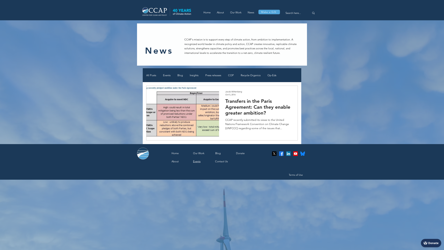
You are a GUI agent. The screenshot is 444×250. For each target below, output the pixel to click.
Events (166, 75)
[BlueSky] (302, 153)
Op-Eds (271, 75)
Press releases (213, 75)
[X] (274, 153)
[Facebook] (281, 153)
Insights (194, 75)
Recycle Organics (251, 75)
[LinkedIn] (288, 153)
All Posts (151, 75)
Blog (180, 75)
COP (231, 75)
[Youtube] (295, 153)
